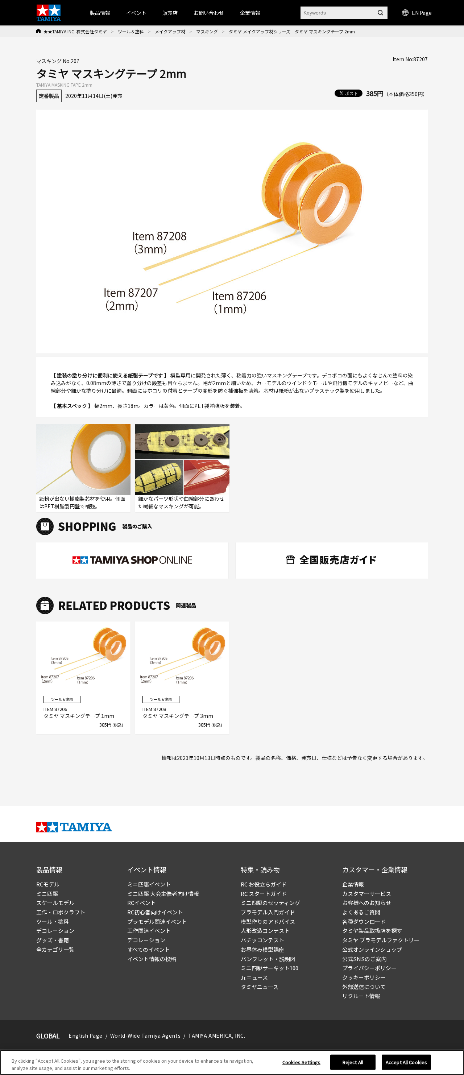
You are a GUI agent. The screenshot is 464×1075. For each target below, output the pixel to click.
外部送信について (364, 987)
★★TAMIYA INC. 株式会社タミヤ (75, 31)
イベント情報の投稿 (151, 959)
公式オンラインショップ (372, 949)
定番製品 (49, 95)
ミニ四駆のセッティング (270, 902)
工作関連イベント (149, 930)
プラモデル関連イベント (157, 921)
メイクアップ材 (170, 31)
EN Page (422, 12)
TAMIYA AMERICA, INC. (216, 1035)
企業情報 (353, 884)
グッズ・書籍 (52, 940)
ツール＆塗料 (131, 31)
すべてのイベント (148, 949)
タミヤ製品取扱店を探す (372, 930)
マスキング (207, 31)
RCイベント (141, 902)
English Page (86, 1035)
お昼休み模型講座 (262, 949)
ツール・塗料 (52, 921)
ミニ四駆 (47, 893)
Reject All (353, 1062)
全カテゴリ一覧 (55, 949)
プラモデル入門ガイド (268, 912)
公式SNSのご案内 (364, 959)
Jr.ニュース (254, 977)
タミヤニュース (259, 987)
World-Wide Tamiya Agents (145, 1035)
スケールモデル (55, 902)
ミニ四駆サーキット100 (269, 968)
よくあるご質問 (361, 912)
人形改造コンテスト (265, 930)
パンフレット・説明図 (268, 959)
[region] (232, 1062)
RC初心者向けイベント (155, 912)
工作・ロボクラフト (60, 912)
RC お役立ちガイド (264, 884)
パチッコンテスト (262, 940)
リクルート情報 (361, 996)
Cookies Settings (301, 1062)
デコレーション (55, 930)
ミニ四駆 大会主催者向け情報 (163, 893)
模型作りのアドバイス (268, 921)
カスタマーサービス (366, 893)
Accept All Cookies (406, 1062)
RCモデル (47, 884)
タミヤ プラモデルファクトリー (380, 940)
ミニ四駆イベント (149, 884)
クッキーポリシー (364, 977)
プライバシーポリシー (369, 968)
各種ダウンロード (364, 921)
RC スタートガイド (264, 893)
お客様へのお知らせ (366, 902)
